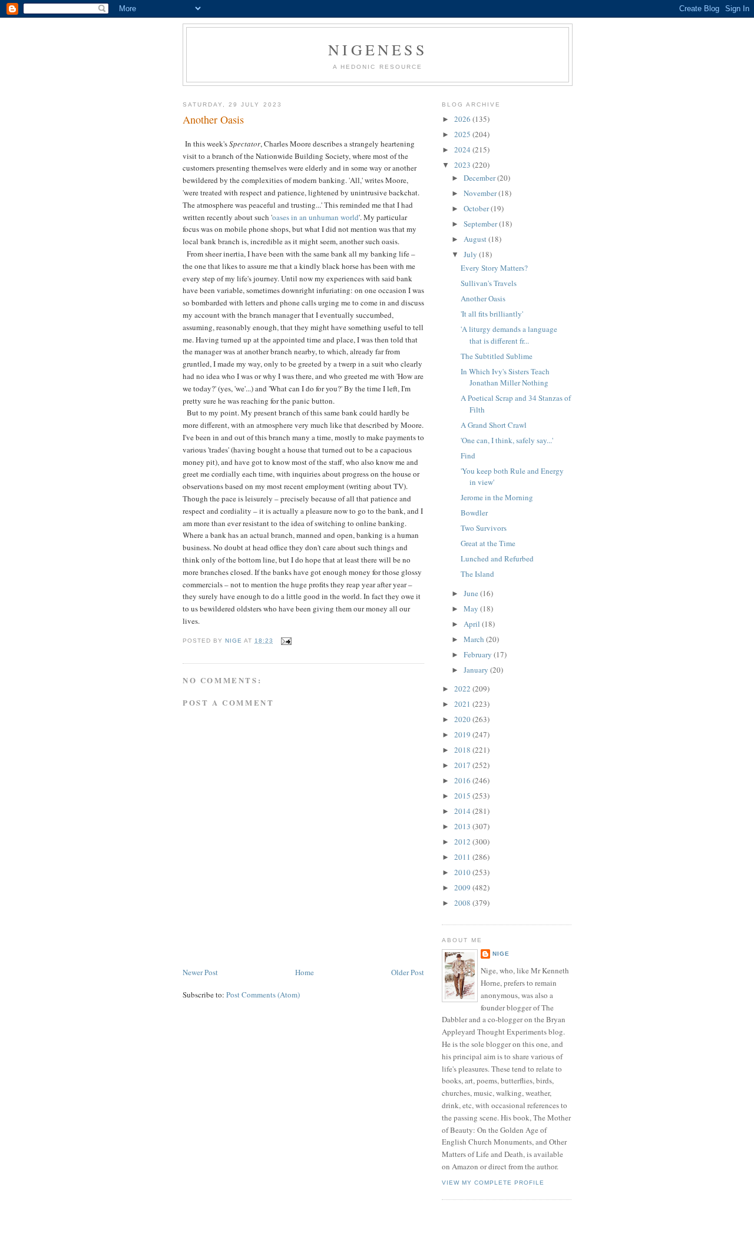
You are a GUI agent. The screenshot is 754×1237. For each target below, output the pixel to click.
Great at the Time (488, 543)
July (471, 254)
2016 (463, 780)
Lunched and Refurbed (497, 558)
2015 (463, 795)
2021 (463, 704)
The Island (477, 573)
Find (468, 455)
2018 (463, 749)
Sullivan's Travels (489, 283)
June (472, 593)
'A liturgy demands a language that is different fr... (509, 335)
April (473, 623)
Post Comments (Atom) (263, 994)
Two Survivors (484, 528)
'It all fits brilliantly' (492, 313)
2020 (463, 719)
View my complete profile (493, 1182)
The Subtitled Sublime (497, 356)
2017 (463, 765)
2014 (463, 811)
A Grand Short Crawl (494, 425)
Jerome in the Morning (497, 497)
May (472, 608)
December (480, 177)
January (477, 669)
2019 (463, 734)
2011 (463, 857)
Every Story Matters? (494, 267)
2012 (463, 841)
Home (304, 972)
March (475, 639)
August (476, 239)
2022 (463, 688)
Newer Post (200, 972)
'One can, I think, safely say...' (507, 440)
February (479, 654)
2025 (463, 134)
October (477, 208)
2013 (463, 826)
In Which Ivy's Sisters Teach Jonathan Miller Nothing (505, 377)
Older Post (407, 972)
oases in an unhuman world (315, 217)
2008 (463, 902)
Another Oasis (483, 298)
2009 (463, 887)
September (481, 223)
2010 (463, 872)
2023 (463, 164)
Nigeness (377, 49)
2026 (463, 119)
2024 (463, 149)
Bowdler (474, 512)
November (481, 193)
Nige (501, 953)
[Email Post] (286, 640)
